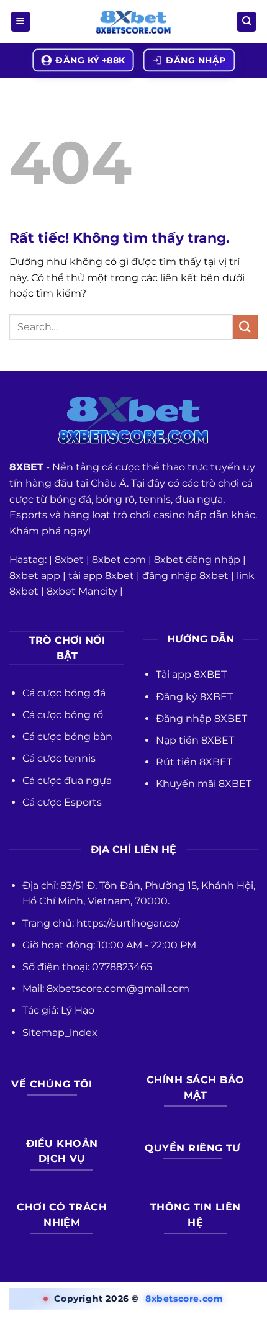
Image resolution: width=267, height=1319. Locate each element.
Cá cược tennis (59, 758)
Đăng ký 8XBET (194, 697)
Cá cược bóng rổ (62, 715)
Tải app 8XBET (191, 674)
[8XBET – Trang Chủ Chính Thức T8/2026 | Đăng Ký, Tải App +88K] (133, 22)
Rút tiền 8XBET (194, 762)
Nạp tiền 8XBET (195, 740)
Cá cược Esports (62, 802)
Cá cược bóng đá (64, 693)
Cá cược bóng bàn (67, 736)
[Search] (246, 22)
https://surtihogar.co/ (127, 923)
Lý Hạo (77, 1010)
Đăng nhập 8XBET (201, 718)
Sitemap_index (59, 1032)
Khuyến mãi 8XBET (203, 784)
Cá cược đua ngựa (67, 780)
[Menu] (20, 22)
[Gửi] (245, 327)
